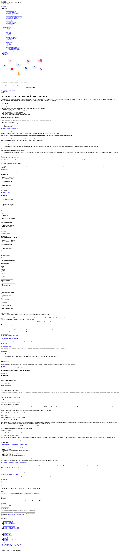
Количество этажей (5, 280)
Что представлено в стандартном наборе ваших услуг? (14, 444)
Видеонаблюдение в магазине (13, 47)
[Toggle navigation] (7, 6)
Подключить (4, 343)
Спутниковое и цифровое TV (9, 338)
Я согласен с (13, 514)
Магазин (4, 273)
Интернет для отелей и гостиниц (14, 17)
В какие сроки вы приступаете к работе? (11, 467)
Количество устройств (6, 285)
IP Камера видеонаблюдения (13, 45)
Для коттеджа (9, 44)
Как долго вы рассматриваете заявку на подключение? (14, 462)
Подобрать (3, 503)
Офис (3, 270)
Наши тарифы (6, 537)
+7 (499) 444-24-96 (5, 3)
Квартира (4, 267)
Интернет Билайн (10, 24)
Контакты (5, 538)
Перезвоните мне (31, 87)
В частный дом (9, 42)
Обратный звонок (5, 4)
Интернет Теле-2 (10, 19)
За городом (8, 32)
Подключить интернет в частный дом (9, 128)
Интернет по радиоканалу (12, 18)
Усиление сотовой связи (8, 292)
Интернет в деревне (11, 12)
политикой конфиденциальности (16, 514)
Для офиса (8, 34)
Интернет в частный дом (12, 13)
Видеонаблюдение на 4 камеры (13, 49)
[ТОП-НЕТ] (4, 1)
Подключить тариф (5, 192)
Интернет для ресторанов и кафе (14, 16)
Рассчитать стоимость (6, 305)
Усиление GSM (5, 361)
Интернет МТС (9, 26)
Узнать (2, 495)
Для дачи (8, 29)
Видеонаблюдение (6, 295)
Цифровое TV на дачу (11, 38)
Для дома (8, 28)
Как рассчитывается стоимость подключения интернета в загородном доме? (19, 458)
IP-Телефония (5, 296)
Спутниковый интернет (11, 14)
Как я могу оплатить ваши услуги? (9, 474)
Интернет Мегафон (10, 23)
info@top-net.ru (4, 547)
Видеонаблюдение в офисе (12, 48)
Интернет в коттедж (11, 11)
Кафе (3, 269)
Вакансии (5, 540)
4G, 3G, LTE (9, 31)
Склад (3, 272)
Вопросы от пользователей (9, 539)
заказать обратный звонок (16, 544)
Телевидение (5, 294)
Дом (3, 266)
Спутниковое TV (10, 39)
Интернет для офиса (11, 9)
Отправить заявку (5, 334)
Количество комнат (5, 282)
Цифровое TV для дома (11, 37)
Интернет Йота (9, 21)
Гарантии (5, 542)
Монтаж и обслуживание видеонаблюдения (16, 50)
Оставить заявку (4, 169)
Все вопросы (4, 479)
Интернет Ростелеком (11, 22)
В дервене (8, 33)
